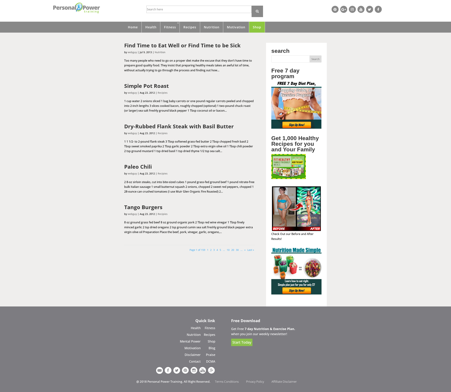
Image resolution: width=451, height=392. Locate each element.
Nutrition (211, 27)
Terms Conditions (227, 382)
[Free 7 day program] (296, 128)
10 (228, 250)
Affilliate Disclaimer (284, 382)
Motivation (236, 27)
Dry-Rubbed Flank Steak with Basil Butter (179, 126)
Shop (257, 27)
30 (237, 250)
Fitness (170, 27)
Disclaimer (193, 355)
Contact (195, 361)
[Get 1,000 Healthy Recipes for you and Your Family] (288, 178)
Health (150, 27)
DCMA (210, 361)
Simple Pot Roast (146, 85)
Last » (250, 250)
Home (133, 27)
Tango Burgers (143, 207)
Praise (210, 355)
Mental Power (190, 341)
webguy (132, 52)
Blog (212, 348)
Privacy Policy (255, 382)
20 (232, 250)
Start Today (241, 342)
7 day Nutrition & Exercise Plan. (270, 329)
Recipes (189, 27)
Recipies (163, 92)
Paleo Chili (138, 166)
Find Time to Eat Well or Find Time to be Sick (182, 45)
